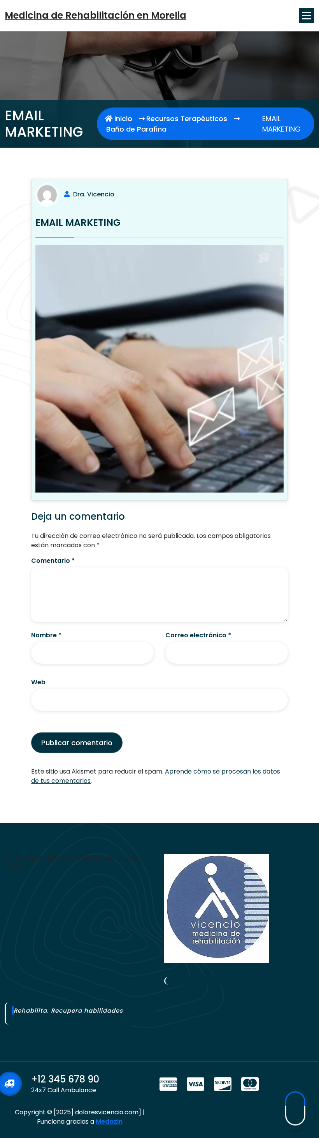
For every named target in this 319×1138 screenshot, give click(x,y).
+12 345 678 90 (65, 1079)
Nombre (46, 635)
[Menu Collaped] (306, 15)
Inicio (122, 118)
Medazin (109, 1121)
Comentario (53, 560)
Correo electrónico (198, 635)
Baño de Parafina (136, 129)
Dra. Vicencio (93, 194)
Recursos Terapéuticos (186, 118)
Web (38, 682)
